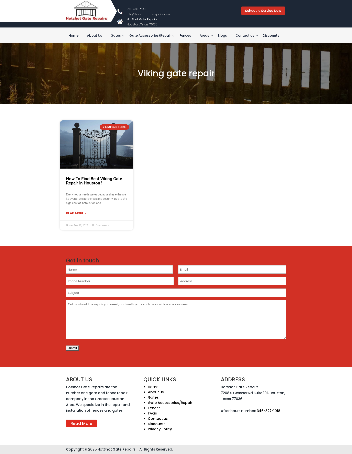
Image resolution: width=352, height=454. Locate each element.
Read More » (76, 213)
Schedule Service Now (263, 10)
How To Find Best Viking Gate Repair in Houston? (94, 180)
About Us (94, 36)
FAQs (152, 413)
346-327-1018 (268, 410)
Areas (204, 36)
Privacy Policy (160, 429)
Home (73, 36)
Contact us (244, 36)
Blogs (222, 36)
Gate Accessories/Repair (150, 36)
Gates (116, 36)
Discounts (271, 36)
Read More (81, 423)
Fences (185, 36)
